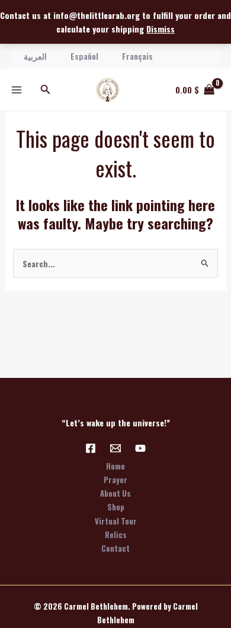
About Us (115, 493)
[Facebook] (90, 448)
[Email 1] (115, 448)
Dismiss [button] (160, 28)
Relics (116, 534)
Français (137, 56)
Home (115, 466)
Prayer (115, 479)
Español (84, 56)
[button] (45, 90)
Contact (115, 548)
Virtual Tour (116, 521)
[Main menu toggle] (16, 90)
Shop (115, 507)
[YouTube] (140, 448)
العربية (35, 56)
